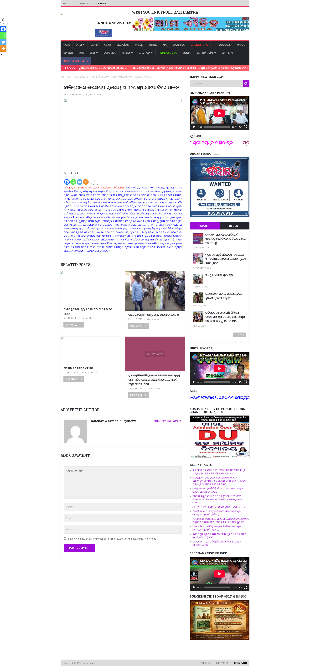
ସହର (92, 53)
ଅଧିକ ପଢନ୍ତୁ (71, 324)
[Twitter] (79, 180)
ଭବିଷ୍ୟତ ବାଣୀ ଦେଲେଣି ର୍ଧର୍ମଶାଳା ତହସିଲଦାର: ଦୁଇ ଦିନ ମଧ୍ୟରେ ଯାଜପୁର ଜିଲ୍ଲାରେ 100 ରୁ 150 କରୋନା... (225, 317)
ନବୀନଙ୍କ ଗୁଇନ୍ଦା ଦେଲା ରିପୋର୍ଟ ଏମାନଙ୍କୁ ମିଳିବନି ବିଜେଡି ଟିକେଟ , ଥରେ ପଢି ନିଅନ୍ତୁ (225, 239)
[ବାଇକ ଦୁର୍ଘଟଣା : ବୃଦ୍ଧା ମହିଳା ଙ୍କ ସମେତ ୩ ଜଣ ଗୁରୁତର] (90, 288)
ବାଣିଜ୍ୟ (139, 45)
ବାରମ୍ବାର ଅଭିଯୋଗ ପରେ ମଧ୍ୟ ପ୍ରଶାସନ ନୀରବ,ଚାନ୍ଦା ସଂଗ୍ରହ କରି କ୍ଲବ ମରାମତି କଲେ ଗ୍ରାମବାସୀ (218, 471)
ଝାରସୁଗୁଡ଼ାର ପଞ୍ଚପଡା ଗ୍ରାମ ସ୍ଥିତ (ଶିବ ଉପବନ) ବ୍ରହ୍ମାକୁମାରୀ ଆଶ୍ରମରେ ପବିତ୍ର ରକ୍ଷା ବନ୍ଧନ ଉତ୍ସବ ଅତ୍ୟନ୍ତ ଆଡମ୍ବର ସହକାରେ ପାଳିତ (219, 481)
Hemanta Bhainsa (72, 94)
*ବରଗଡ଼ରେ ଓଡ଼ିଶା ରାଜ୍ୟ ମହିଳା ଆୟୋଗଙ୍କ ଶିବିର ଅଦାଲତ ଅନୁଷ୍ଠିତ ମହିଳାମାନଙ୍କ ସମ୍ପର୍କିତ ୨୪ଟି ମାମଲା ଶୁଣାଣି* (220, 520)
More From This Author (167, 420)
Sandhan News (154, 388)
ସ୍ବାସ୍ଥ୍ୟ (68, 53)
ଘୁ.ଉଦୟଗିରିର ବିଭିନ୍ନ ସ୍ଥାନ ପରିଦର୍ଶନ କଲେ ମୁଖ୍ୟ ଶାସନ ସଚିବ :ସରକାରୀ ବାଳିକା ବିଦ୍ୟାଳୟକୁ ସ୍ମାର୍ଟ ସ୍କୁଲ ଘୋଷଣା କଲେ (154, 380)
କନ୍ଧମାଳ (94, 76)
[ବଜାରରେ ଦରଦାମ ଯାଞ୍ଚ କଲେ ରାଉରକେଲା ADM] (155, 291)
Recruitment (101, 3)
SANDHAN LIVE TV (77, 61)
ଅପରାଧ (241, 45)
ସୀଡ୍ (165, 45)
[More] (86, 180)
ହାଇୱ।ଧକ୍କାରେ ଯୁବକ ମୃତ (219, 275)
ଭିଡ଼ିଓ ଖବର (179, 45)
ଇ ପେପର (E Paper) (202, 45)
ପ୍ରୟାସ (153, 45)
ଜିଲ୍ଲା (79, 45)
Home (68, 76)
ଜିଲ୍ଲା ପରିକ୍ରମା (80, 76)
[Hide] (1, 54)
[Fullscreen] (245, 126)
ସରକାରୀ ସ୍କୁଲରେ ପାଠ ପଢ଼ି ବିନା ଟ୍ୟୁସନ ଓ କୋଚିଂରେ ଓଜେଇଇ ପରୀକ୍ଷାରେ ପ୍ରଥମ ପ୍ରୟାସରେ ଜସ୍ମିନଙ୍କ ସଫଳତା (168, 68)
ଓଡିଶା (66, 45)
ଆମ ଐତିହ (227, 53)
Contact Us (84, 3)
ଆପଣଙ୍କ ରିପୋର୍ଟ (168, 53)
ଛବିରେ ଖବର (110, 53)
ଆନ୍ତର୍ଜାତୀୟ (123, 45)
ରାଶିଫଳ (187, 53)
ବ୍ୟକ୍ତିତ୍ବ (144, 53)
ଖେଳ (81, 53)
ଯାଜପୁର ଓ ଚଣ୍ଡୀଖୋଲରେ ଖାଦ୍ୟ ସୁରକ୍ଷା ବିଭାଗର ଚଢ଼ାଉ (220, 506)
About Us (67, 3)
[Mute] (240, 126)
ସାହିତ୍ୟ (126, 53)
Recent (234, 226)
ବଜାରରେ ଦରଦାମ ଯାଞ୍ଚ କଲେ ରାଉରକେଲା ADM (153, 314)
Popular (204, 226)
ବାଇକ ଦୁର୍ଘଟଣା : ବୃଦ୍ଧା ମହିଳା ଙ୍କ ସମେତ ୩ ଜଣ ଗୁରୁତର (88, 311)
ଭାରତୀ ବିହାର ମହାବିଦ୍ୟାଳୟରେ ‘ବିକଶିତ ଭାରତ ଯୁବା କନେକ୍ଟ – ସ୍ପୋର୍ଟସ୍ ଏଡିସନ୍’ (216, 513)
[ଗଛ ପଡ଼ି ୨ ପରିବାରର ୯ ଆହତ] (90, 350)
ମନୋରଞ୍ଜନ (225, 45)
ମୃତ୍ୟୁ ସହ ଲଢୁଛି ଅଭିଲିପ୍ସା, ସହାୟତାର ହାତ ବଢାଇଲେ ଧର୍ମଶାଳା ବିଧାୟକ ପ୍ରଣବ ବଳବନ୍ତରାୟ (225, 259)
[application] (219, 113)
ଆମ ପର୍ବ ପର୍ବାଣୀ (205, 53)
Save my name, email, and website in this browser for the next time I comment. (112, 538)
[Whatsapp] (73, 180)
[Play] (194, 126)
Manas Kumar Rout (155, 319)
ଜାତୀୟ (107, 45)
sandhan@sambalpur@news (113, 421)
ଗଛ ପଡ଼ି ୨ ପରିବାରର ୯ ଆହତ (78, 368)
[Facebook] (67, 180)
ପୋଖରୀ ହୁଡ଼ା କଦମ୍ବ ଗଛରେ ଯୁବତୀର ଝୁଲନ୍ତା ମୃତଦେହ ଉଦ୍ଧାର (224, 296)
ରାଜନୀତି (94, 45)
